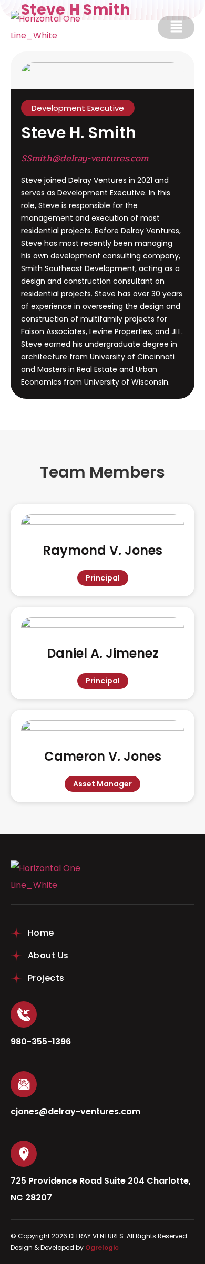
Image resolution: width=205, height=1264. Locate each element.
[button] (176, 27)
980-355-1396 (41, 1041)
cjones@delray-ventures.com (75, 1111)
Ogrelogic (102, 1247)
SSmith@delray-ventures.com (84, 158)
